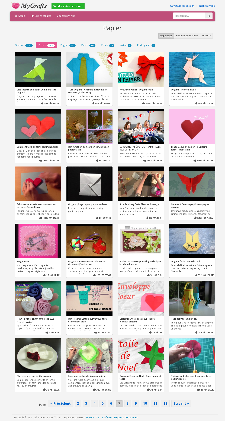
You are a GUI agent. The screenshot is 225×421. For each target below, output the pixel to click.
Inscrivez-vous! (207, 5)
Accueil (21, 15)
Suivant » (181, 403)
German (23, 45)
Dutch (87, 45)
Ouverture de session (182, 5)
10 (145, 403)
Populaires (166, 35)
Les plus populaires (187, 35)
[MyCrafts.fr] (29, 5)
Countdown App (66, 15)
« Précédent (60, 403)
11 (155, 403)
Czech (107, 45)
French (45, 45)
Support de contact (126, 417)
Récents (206, 35)
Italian (125, 45)
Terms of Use (104, 417)
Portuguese (145, 45)
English (67, 45)
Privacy (90, 417)
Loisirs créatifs (42, 15)
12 (165, 403)
